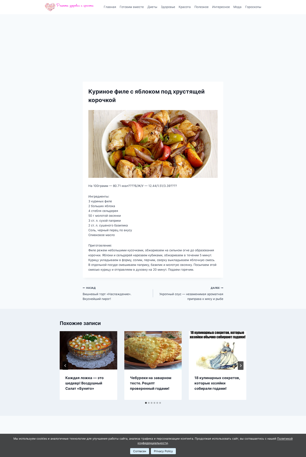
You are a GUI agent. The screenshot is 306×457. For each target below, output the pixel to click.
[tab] (146, 403)
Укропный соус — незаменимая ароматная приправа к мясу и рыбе (191, 293)
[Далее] (240, 365)
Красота (185, 7)
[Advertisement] (153, 41)
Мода (237, 7)
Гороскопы (253, 7)
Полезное (201, 7)
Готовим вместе (132, 7)
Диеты (152, 7)
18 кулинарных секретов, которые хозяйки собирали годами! (217, 383)
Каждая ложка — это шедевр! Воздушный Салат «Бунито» (84, 383)
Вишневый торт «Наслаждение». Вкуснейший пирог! (107, 293)
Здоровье (168, 7)
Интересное (221, 7)
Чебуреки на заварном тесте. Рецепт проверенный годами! (150, 383)
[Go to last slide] (65, 365)
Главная (110, 7)
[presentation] (88, 350)
